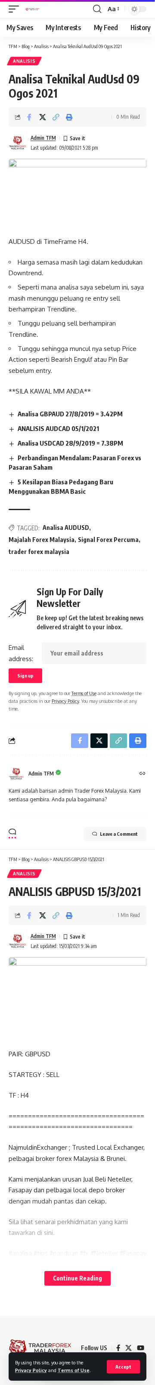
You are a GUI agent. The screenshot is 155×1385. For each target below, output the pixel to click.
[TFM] (32, 9)
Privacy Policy (31, 1370)
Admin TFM (43, 138)
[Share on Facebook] (29, 117)
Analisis (24, 61)
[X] (128, 1348)
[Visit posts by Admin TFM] (18, 143)
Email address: (21, 653)
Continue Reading (77, 1278)
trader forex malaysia (39, 551)
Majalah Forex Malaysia (41, 539)
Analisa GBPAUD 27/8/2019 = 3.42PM (70, 414)
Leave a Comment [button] (119, 834)
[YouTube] (140, 1348)
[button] (123, 1366)
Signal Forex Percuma (108, 539)
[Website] (142, 774)
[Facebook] (118, 1348)
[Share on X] (43, 117)
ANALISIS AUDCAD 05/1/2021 (58, 428)
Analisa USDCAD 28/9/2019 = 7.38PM (70, 443)
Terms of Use (74, 1370)
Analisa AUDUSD (66, 527)
